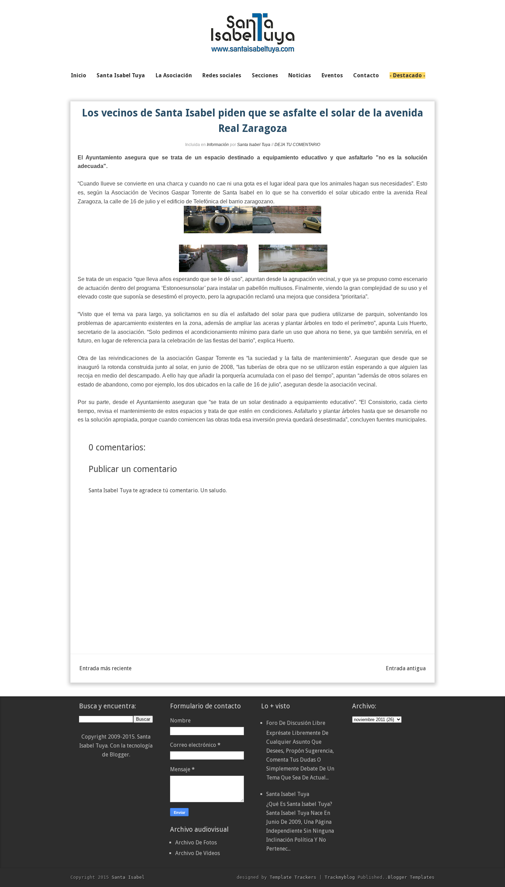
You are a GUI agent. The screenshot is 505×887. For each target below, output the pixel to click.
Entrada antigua (406, 668)
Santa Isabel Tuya (287, 794)
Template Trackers (293, 877)
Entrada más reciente (105, 668)
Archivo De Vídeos (197, 853)
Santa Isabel (128, 877)
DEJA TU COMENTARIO (297, 144)
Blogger (119, 754)
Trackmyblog (340, 877)
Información (218, 144)
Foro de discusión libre (295, 723)
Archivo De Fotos (196, 842)
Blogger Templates (411, 877)
